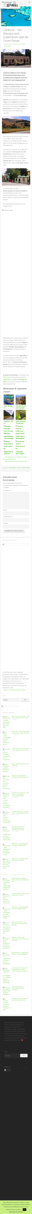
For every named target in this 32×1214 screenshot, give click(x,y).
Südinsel (19, 467)
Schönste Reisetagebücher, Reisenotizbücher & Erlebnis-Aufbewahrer (18, 988)
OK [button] (24, 1209)
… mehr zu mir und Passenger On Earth (14, 690)
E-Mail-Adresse (8, 516)
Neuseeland (12, 467)
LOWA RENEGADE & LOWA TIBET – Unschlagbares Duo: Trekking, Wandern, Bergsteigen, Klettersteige (20, 969)
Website (5, 523)
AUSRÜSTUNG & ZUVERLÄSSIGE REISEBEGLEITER (14, 874)
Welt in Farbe (7, 377)
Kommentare (7, 46)
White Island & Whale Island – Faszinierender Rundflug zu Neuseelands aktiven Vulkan (18, 828)
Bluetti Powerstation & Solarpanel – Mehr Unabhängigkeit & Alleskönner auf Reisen (20, 880)
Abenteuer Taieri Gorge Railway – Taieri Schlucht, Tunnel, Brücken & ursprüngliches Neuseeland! (20, 794)
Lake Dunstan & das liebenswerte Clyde (15, 461)
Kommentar (7, 490)
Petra (24, 44)
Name (5, 510)
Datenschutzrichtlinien (16, 1212)
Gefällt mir (6, 379)
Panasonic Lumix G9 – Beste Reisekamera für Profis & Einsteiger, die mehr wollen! (20, 939)
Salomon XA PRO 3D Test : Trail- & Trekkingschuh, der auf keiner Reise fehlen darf (19, 924)
